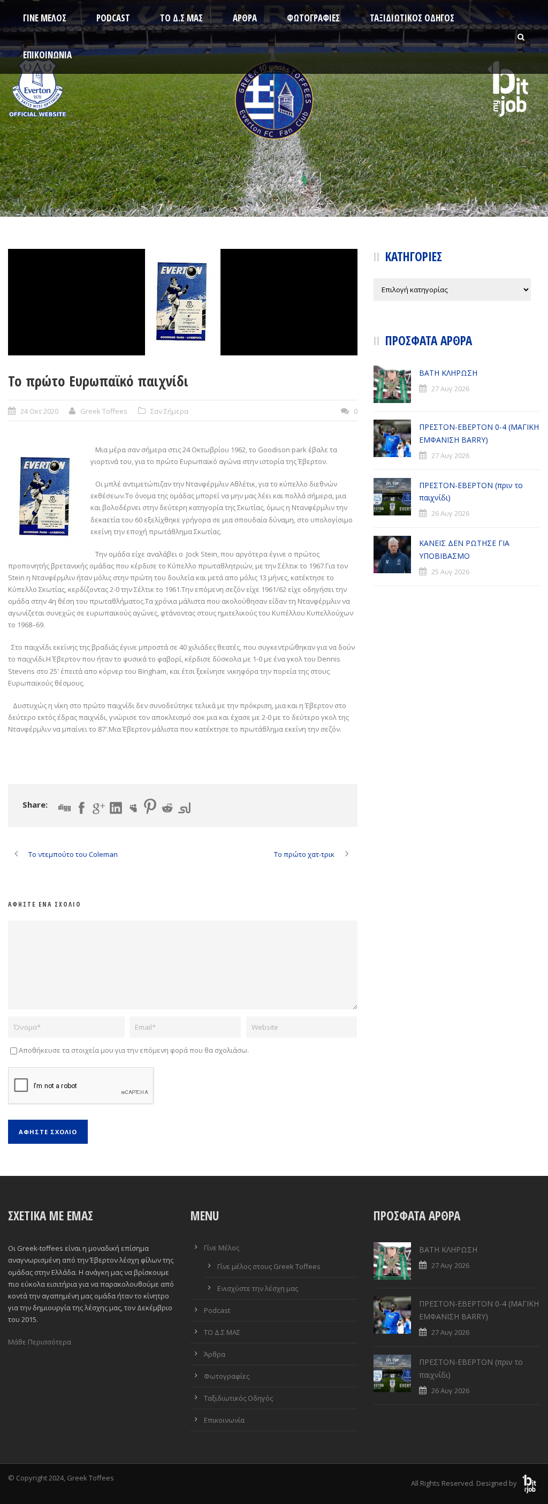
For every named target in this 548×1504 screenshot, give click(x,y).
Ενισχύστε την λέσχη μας (257, 1288)
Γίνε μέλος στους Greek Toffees (269, 1266)
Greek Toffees (103, 411)
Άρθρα (245, 18)
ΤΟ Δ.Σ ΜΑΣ (181, 18)
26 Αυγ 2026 (450, 513)
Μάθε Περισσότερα (39, 1342)
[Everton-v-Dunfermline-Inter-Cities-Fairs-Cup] (182, 302)
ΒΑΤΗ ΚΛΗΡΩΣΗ (448, 373)
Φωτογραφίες (313, 18)
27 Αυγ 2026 (450, 388)
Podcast (113, 18)
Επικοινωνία (47, 55)
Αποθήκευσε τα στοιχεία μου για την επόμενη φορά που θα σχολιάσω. (134, 1050)
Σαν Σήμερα (169, 411)
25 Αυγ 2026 (450, 571)
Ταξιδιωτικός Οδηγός (412, 18)
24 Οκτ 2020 (39, 411)
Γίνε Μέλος (44, 18)
